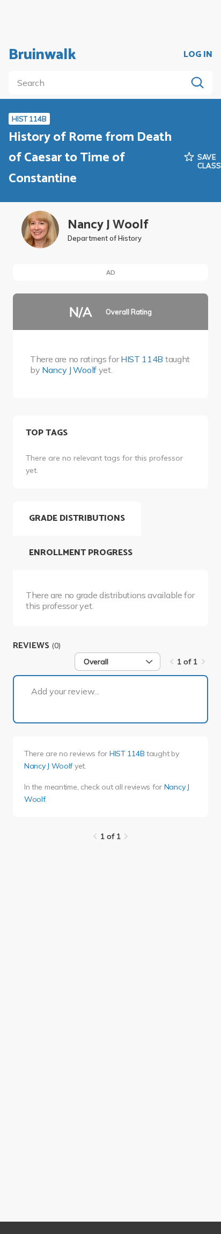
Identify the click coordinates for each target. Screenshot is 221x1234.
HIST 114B (142, 359)
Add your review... (65, 691)
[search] (99, 83)
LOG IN (197, 55)
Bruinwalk (42, 55)
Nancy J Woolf (69, 369)
